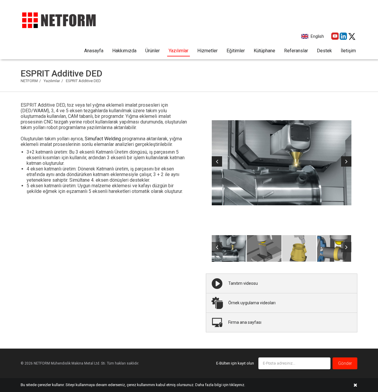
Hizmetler (207, 50)
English (317, 36)
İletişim (348, 50)
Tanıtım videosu (243, 283)
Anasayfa (93, 50)
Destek (324, 50)
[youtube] (335, 36)
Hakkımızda (124, 50)
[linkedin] (343, 36)
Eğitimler (236, 50)
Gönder (345, 363)
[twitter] (352, 36)
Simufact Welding (103, 138)
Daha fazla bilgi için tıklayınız (219, 385)
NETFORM (29, 81)
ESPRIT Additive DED (83, 81)
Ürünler (152, 50)
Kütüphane (264, 50)
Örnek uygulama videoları (252, 302)
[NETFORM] (59, 19)
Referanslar (296, 50)
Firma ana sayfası (244, 322)
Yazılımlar (178, 50)
